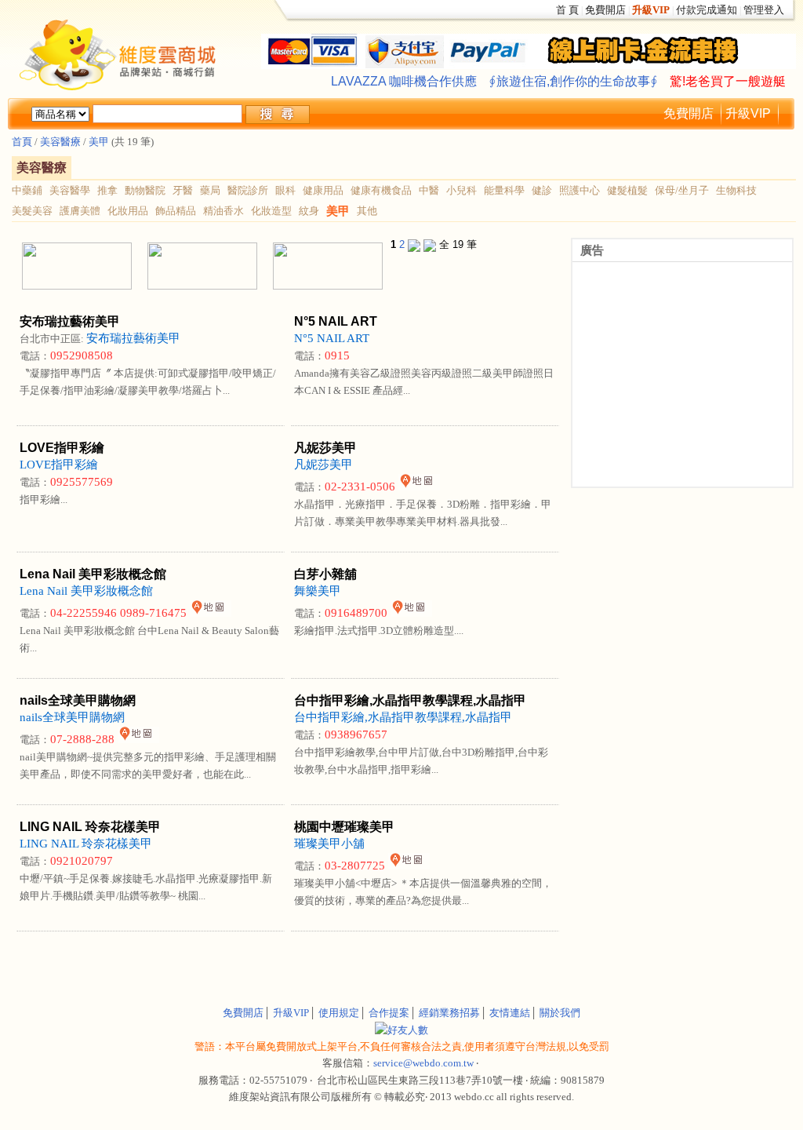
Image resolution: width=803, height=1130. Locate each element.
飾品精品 (175, 211)
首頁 (22, 142)
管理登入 (763, 10)
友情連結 (509, 1013)
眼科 (285, 190)
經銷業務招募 (449, 1013)
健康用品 (323, 190)
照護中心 (579, 190)
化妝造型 (271, 211)
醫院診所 (247, 190)
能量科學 (504, 190)
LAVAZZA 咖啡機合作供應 (404, 81)
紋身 (309, 211)
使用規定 (338, 1013)
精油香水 (223, 211)
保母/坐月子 (682, 190)
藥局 (210, 190)
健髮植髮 (627, 190)
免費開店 (605, 10)
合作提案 (389, 1013)
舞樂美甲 (317, 591)
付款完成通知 (706, 10)
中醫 (429, 190)
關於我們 (560, 1013)
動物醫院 (145, 190)
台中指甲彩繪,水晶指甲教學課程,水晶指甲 (403, 717)
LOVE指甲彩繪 (59, 464)
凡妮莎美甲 (323, 464)
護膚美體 (80, 211)
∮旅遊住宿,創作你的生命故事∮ (573, 81)
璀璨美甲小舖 (329, 843)
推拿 (107, 190)
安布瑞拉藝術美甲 (133, 338)
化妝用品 (127, 211)
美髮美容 (32, 211)
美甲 (99, 142)
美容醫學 (69, 190)
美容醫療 (59, 142)
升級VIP (748, 113)
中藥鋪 (27, 190)
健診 (542, 190)
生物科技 (736, 190)
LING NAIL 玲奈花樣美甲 (86, 843)
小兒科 (461, 190)
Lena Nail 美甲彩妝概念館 (86, 591)
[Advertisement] (197, 958)
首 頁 (567, 10)
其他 (367, 211)
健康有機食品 (381, 190)
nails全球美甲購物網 (72, 717)
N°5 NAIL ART (331, 338)
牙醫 (183, 190)
